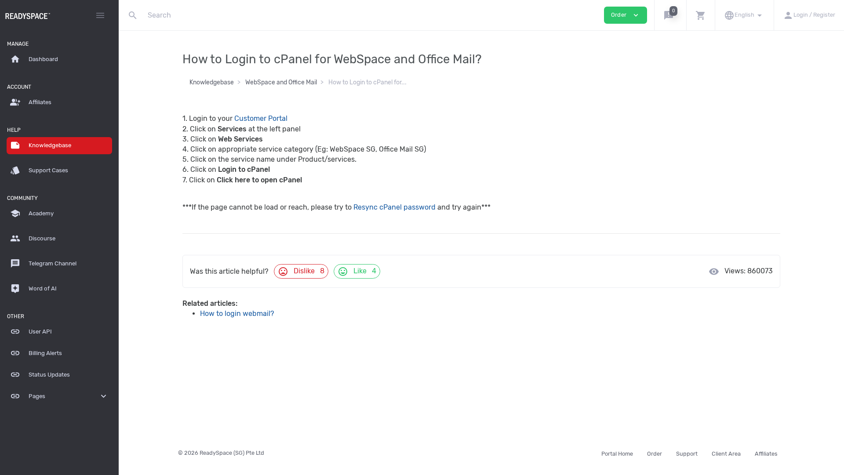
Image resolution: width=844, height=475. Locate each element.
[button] (670, 15)
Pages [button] (59, 396)
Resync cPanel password (394, 207)
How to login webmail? (237, 313)
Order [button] (625, 15)
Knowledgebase (211, 82)
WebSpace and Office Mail (281, 82)
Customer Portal (260, 118)
